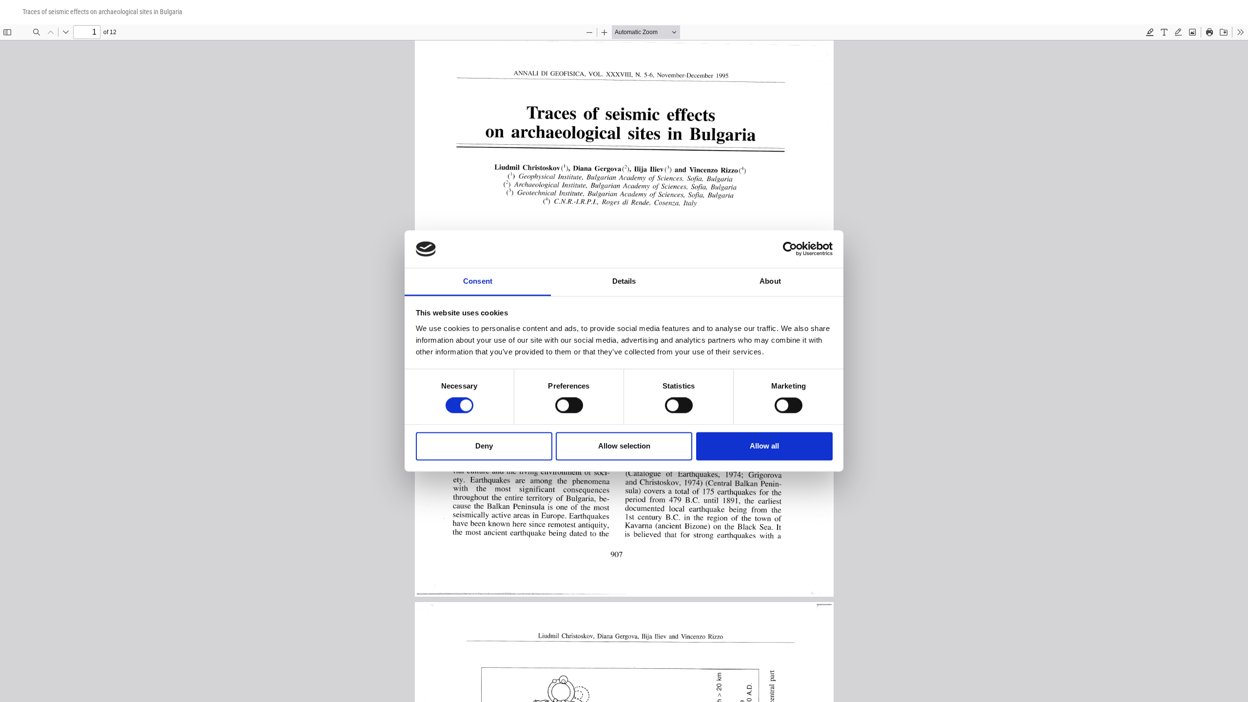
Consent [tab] (477, 281)
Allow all (764, 446)
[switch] (569, 405)
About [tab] (770, 281)
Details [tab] (624, 281)
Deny (484, 446)
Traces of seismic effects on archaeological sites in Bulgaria (102, 12)
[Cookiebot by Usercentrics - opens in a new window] (790, 249)
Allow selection (624, 446)
